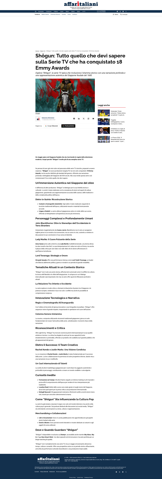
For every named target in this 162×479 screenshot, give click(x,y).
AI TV (84, 11)
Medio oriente (45, 14)
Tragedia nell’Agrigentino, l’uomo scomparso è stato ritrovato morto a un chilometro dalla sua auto (118, 122)
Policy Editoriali (44, 471)
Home (37, 51)
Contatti (37, 471)
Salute (73, 11)
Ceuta (69, 14)
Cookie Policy (80, 477)
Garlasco (74, 14)
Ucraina (64, 14)
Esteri (61, 11)
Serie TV (42, 51)
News (67, 11)
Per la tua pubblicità (61, 471)
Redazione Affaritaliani (48, 117)
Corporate (48, 11)
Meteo (116, 14)
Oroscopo (124, 14)
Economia (41, 11)
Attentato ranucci (55, 14)
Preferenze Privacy (88, 477)
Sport (78, 11)
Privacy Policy (72, 477)
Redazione (52, 471)
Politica (56, 11)
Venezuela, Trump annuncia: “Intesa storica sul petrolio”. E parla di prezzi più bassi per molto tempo (118, 113)
